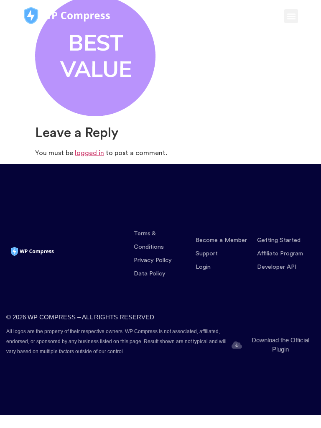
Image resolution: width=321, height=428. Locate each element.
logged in (89, 153)
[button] (291, 16)
